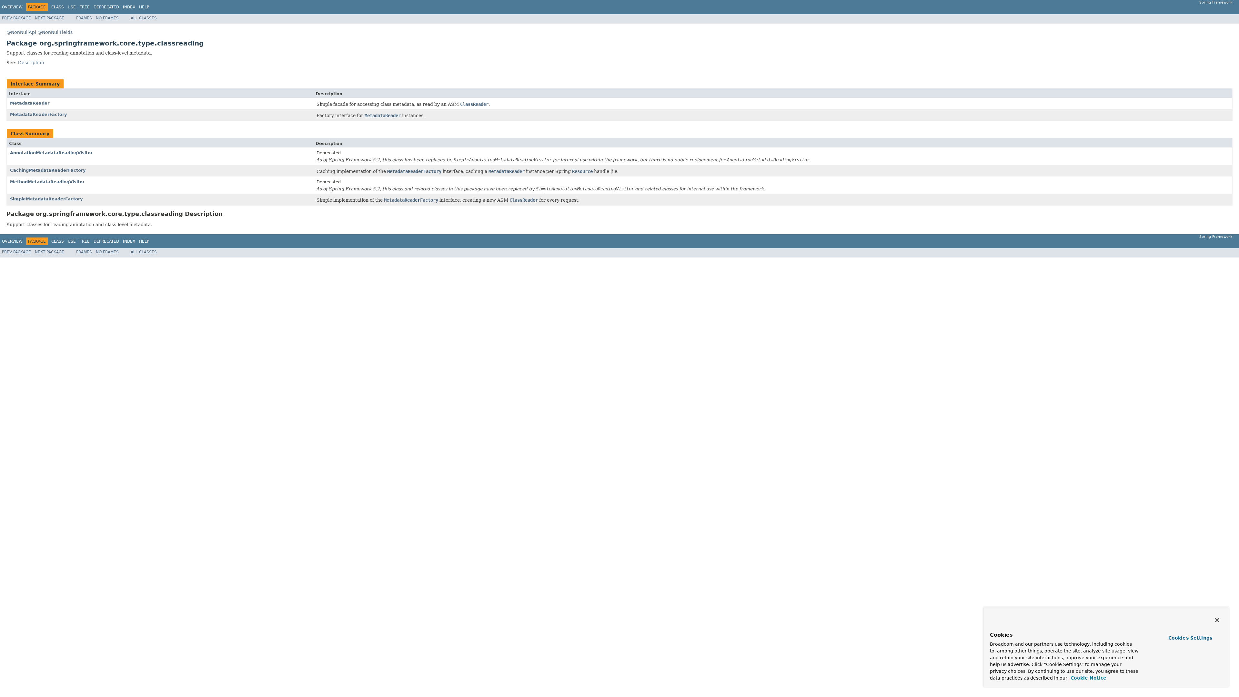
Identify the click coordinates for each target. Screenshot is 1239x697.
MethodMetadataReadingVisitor (47, 181)
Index (129, 7)
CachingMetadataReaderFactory (48, 170)
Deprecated (106, 7)
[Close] (1217, 620)
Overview (12, 7)
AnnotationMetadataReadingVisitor (51, 152)
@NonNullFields (55, 32)
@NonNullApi (21, 32)
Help (144, 7)
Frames (84, 18)
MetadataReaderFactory (38, 114)
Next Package (49, 18)
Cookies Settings (1190, 638)
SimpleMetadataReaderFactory (46, 199)
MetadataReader (29, 103)
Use (72, 7)
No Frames (107, 18)
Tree (85, 7)
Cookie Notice (1087, 678)
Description (31, 62)
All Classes (144, 18)
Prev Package (16, 18)
